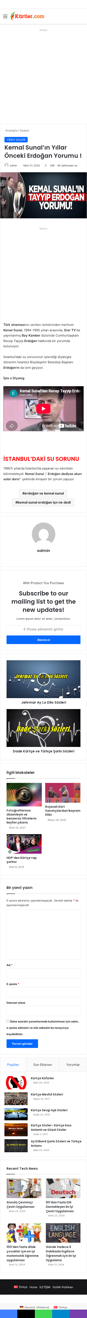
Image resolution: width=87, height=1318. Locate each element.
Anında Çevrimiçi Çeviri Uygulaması (20, 1204)
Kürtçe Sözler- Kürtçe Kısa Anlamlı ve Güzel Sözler (51, 1127)
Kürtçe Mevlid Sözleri (47, 1094)
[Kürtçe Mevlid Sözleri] (16, 1098)
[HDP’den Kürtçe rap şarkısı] (24, 844)
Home (33, 1287)
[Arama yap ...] (82, 18)
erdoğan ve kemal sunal (44, 493)
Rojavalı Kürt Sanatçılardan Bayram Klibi (62, 811)
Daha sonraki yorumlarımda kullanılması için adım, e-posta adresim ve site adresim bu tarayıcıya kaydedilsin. (43, 1028)
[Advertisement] (43, 76)
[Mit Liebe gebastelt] (27, 16)
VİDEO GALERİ (16, 139)
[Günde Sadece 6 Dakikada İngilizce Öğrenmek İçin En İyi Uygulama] (63, 1233)
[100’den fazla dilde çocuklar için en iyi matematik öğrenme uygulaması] (24, 1233)
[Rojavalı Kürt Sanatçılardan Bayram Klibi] (62, 793)
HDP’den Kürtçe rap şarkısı (22, 860)
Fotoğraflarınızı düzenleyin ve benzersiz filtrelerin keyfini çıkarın (22, 816)
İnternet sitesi (16, 1002)
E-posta (13, 984)
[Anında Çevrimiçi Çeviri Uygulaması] (24, 1188)
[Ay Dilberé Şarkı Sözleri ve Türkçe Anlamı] (16, 1145)
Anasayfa (10, 130)
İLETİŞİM (44, 1287)
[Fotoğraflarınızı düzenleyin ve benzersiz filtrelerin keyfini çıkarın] (24, 794)
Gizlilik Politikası (63, 1287)
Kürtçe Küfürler (42, 1078)
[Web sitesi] (43, 557)
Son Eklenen (42, 1065)
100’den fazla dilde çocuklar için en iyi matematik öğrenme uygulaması (23, 1253)
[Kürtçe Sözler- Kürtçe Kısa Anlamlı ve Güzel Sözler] (16, 1129)
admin (13, 165)
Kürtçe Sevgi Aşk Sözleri (49, 1110)
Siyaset (24, 130)
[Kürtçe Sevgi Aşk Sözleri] (16, 1114)
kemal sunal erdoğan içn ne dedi (44, 502)
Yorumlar (73, 1065)
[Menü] (5, 18)
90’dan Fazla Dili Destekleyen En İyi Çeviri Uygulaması (60, 1206)
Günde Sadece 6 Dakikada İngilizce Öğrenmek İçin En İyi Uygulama (61, 1253)
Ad (9, 965)
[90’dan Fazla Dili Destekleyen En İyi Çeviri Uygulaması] (63, 1188)
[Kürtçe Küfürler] (16, 1082)
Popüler (13, 1065)
